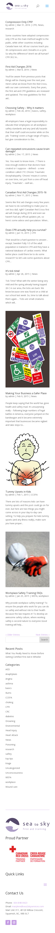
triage (8, 763)
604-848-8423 (20, 902)
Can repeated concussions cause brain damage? (28, 150)
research (10, 28)
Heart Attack (12, 735)
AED (8, 669)
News (41, 24)
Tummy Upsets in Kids (18, 491)
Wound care (11, 786)
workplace (11, 114)
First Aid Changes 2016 (18, 66)
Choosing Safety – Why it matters (25, 108)
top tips (9, 758)
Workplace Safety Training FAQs (24, 593)
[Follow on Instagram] (14, 922)
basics (35, 110)
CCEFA (34, 494)
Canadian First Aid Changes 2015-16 (26, 192)
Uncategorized (13, 768)
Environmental (13, 725)
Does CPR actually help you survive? (26, 230)
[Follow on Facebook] (8, 922)
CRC (8, 711)
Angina (9, 678)
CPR (35, 24)
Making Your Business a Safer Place (26, 393)
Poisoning (10, 744)
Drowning (10, 721)
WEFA (34, 595)
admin (11, 24)
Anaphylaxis (11, 674)
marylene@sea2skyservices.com (28, 906)
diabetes (10, 716)
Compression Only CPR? (19, 22)
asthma (9, 683)
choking (9, 702)
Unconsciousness (14, 772)
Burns (8, 692)
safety (43, 110)
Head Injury (11, 730)
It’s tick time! (13, 271)
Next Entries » (43, 634)
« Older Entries (13, 634)
